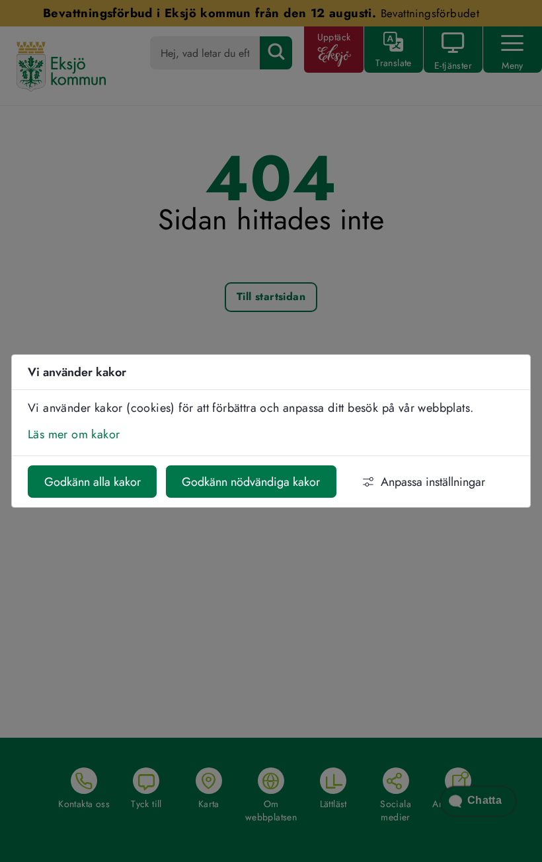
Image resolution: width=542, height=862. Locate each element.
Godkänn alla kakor (92, 481)
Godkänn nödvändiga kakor (251, 481)
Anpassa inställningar (433, 481)
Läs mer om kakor (74, 434)
